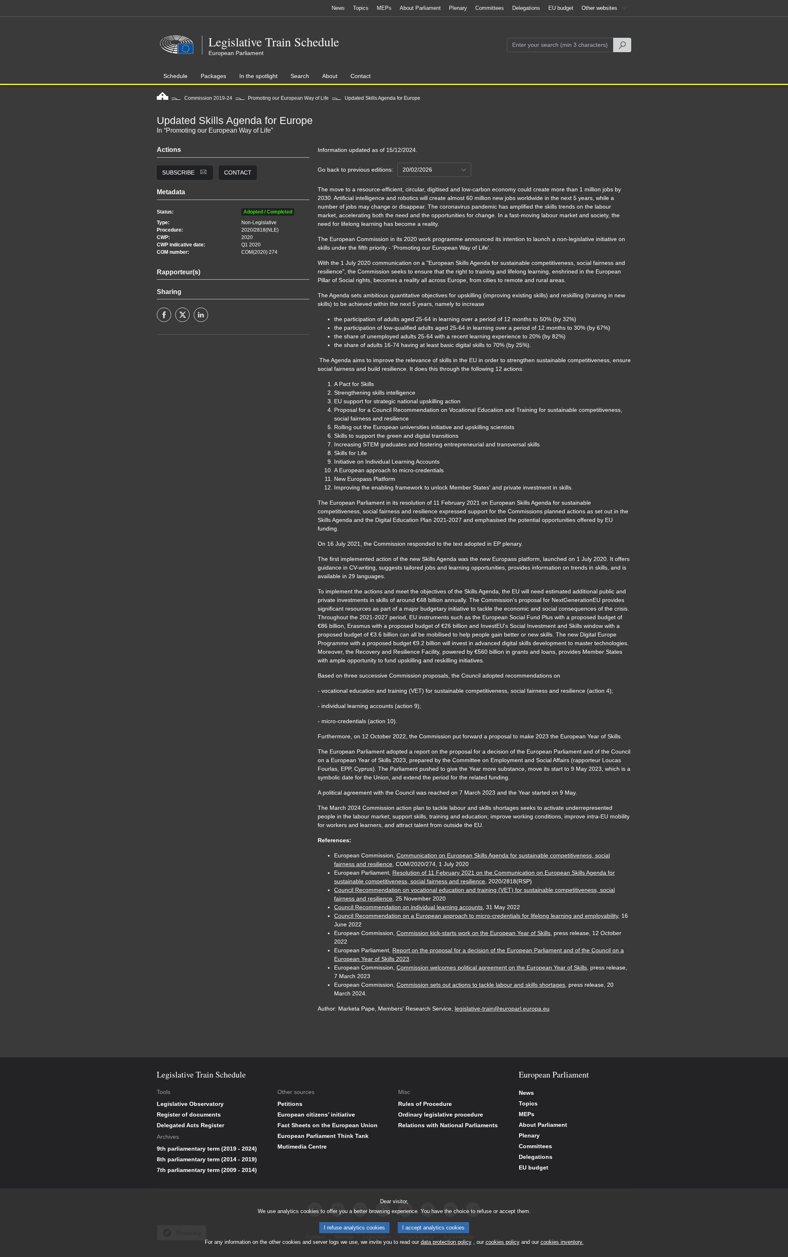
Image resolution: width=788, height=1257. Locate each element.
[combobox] (434, 170)
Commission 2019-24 (208, 98)
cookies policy (503, 1242)
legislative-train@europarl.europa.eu (502, 1008)
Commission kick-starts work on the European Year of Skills (473, 933)
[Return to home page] (162, 98)
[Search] (622, 45)
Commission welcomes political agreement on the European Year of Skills (491, 967)
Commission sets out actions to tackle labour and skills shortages (480, 984)
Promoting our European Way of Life (288, 98)
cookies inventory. (562, 1242)
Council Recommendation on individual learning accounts (408, 907)
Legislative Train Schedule (273, 41)
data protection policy (446, 1242)
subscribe (179, 172)
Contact (238, 172)
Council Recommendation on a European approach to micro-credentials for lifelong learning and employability (476, 915)
